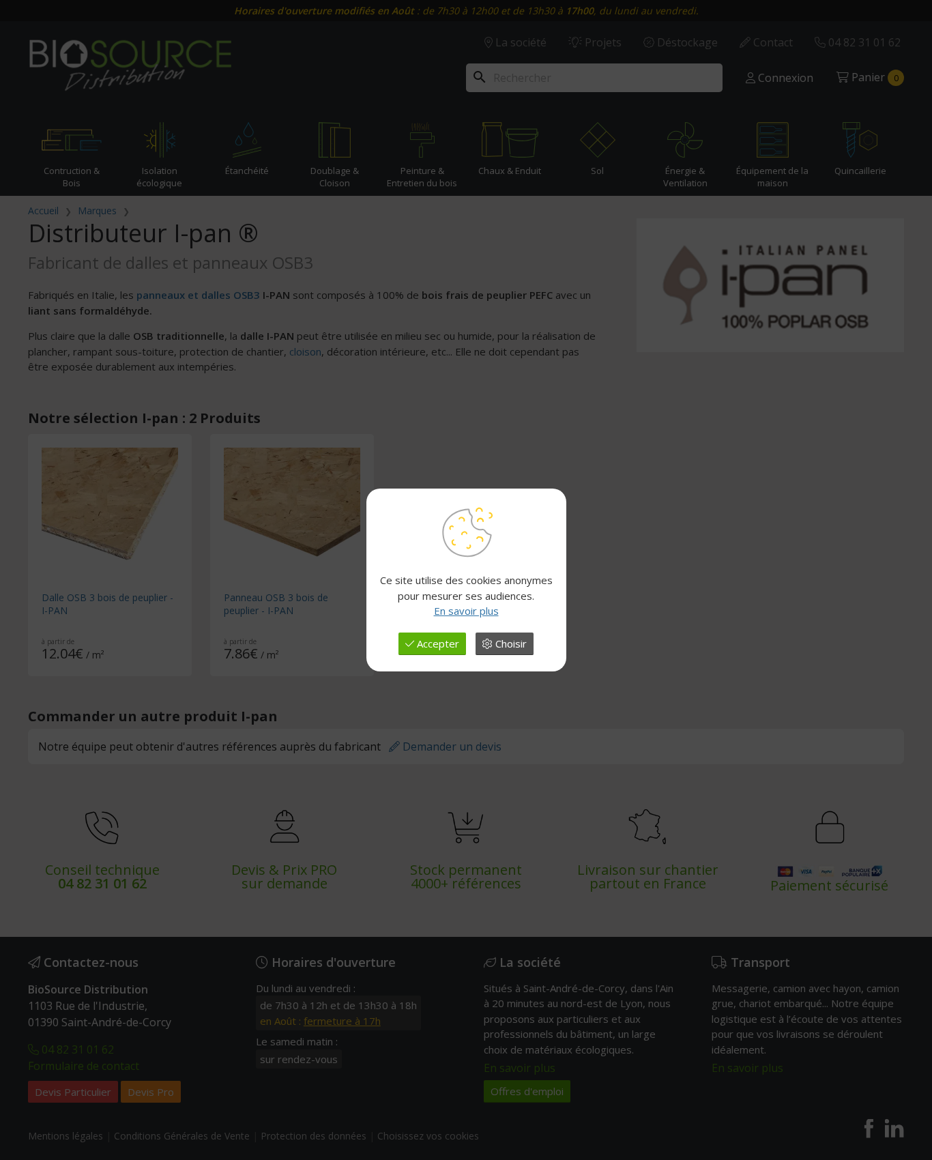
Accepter (436, 643)
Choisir (510, 643)
